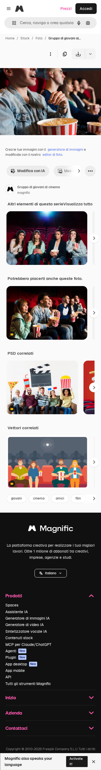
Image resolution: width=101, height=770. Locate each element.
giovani (16, 498)
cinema (38, 498)
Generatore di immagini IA (27, 618)
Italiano (50, 573)
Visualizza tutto (77, 204)
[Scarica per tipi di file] (90, 54)
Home (10, 38)
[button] (50, 573)
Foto (39, 38)
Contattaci (16, 728)
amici (60, 498)
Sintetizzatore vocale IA (26, 631)
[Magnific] (50, 529)
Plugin (15, 657)
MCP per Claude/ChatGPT (28, 644)
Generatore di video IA (24, 624)
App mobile (15, 670)
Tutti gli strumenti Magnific (28, 683)
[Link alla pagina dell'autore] (10, 190)
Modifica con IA (31, 170)
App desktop (20, 664)
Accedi (86, 8)
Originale (35, 71)
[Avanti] (79, 171)
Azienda (13, 713)
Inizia (10, 697)
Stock (25, 38)
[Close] (93, 761)
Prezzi (66, 8)
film (78, 498)
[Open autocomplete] (12, 23)
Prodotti (13, 595)
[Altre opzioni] (50, 54)
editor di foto (52, 155)
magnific (23, 193)
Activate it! (76, 761)
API (8, 677)
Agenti (15, 651)
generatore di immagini (65, 149)
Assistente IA (16, 611)
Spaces (11, 605)
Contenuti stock (19, 637)
